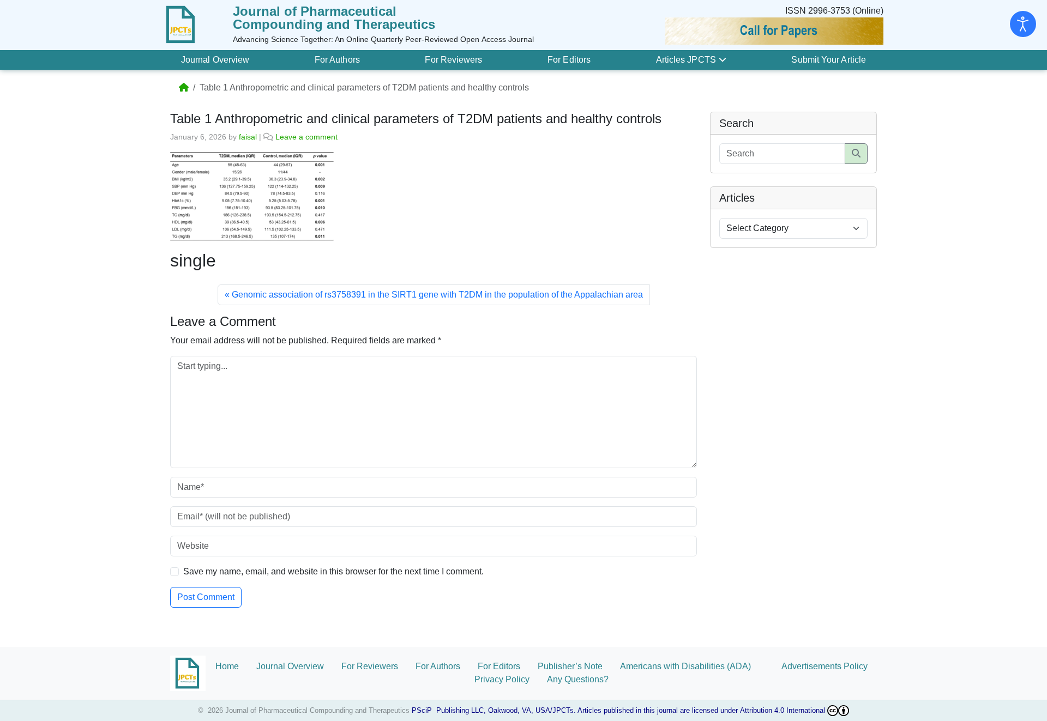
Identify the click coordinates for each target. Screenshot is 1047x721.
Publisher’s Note (570, 666)
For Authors (337, 59)
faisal (248, 136)
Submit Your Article (828, 59)
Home (227, 666)
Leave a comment (306, 136)
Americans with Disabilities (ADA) (692, 666)
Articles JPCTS (686, 59)
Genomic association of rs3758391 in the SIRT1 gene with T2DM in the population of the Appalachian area (437, 294)
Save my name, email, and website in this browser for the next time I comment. (333, 571)
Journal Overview (215, 59)
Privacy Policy (501, 679)
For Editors (569, 59)
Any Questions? (578, 679)
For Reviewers (453, 59)
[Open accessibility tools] (1023, 24)
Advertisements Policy (824, 666)
